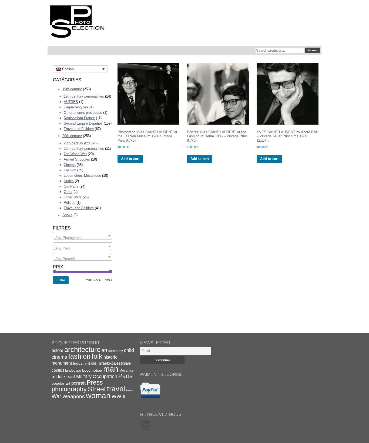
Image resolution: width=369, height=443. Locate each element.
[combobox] (82, 235)
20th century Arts (77, 143)
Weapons (73, 396)
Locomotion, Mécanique (82, 176)
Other (68, 192)
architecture (82, 349)
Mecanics (126, 370)
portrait (78, 383)
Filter (60, 280)
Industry (80, 363)
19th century (72, 89)
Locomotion (92, 370)
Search (312, 50)
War (56, 396)
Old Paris (71, 186)
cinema (59, 357)
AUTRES (71, 102)
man (110, 368)
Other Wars (73, 197)
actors (57, 350)
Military (84, 376)
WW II (118, 396)
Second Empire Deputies (83, 123)
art (104, 350)
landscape (73, 370)
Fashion (70, 170)
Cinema (70, 165)
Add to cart (130, 159)
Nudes (69, 181)
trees (129, 390)
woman (98, 395)
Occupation (105, 376)
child (129, 350)
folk (97, 356)
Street (97, 389)
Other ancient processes (83, 113)
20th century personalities (84, 148)
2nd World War (75, 154)
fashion (79, 356)
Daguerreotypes (76, 107)
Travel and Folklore (79, 129)
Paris (125, 375)
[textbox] (82, 237)
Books (67, 215)
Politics (69, 203)
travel (116, 389)
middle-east (63, 376)
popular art (61, 383)
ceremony (115, 351)
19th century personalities (84, 96)
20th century (72, 136)
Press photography (77, 386)
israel (92, 363)
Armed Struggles (77, 159)
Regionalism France (79, 118)
